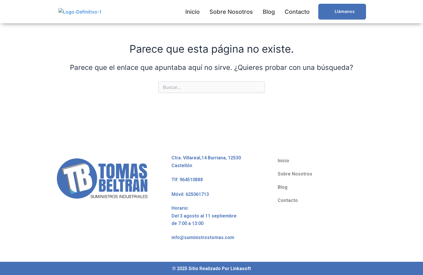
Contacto (297, 11)
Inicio (192, 11)
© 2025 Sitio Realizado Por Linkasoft (211, 268)
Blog (269, 11)
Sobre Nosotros (231, 11)
